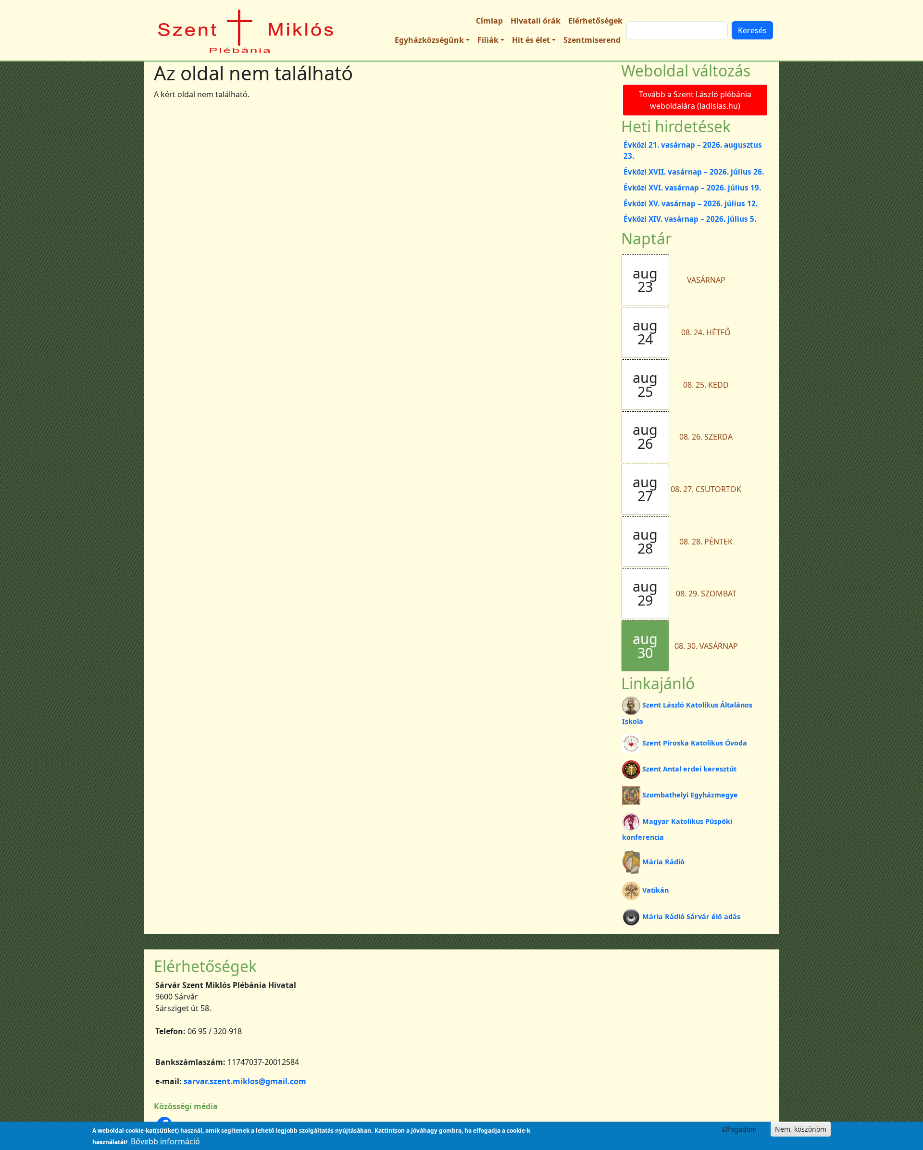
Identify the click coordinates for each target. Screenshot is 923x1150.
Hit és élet (531, 40)
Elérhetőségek (595, 20)
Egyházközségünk (429, 40)
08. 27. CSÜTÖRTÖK (706, 489)
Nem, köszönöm (800, 1129)
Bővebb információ (165, 1141)
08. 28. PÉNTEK (706, 541)
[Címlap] (246, 30)
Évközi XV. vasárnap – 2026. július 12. (691, 203)
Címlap (489, 20)
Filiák (488, 40)
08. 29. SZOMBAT (706, 593)
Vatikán (655, 890)
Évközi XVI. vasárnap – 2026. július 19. (692, 187)
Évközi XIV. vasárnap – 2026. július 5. (690, 219)
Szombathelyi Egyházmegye (690, 794)
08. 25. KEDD (706, 384)
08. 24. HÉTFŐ (706, 332)
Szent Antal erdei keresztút (689, 768)
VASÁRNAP (706, 280)
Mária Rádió (663, 861)
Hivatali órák (536, 20)
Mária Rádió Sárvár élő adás (691, 916)
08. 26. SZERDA (706, 436)
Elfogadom (739, 1129)
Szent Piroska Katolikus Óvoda (694, 742)
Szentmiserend (592, 40)
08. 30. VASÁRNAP (706, 646)
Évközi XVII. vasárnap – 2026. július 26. (694, 172)
